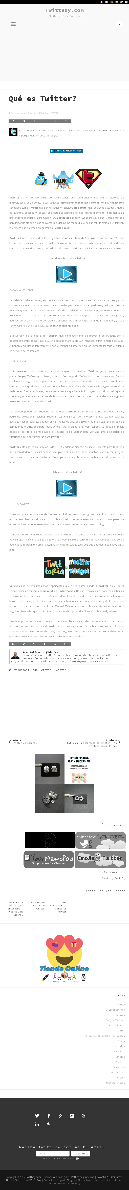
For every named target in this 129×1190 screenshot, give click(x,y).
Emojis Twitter (115, 1020)
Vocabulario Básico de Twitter (37, 905)
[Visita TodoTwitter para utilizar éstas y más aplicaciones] (67, 567)
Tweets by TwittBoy (113, 878)
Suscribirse (80, 1153)
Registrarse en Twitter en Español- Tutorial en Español (15, 908)
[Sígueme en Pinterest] (49, 1124)
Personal (119, 1051)
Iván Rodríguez (60, 1177)
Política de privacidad (82, 1177)
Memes (121, 1041)
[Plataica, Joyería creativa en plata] (64, 783)
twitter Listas (115, 1082)
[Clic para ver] (66, 273)
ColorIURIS (103, 1177)
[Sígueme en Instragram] (72, 1116)
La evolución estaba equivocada (104, 1035)
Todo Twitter (41, 670)
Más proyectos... (115, 872)
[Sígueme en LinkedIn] (37, 1124)
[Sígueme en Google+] (60, 1116)
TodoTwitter (73, 431)
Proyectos (119, 1067)
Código (121, 1004)
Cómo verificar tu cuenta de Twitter (58, 907)
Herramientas (117, 1025)
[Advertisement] (64, 55)
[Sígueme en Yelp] (83, 1116)
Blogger (71, 1180)
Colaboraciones (115, 1009)
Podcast (120, 1062)
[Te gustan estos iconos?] (67, 178)
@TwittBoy (43, 113)
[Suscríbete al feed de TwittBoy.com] (80, 1158)
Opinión (120, 1046)
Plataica (119, 1056)
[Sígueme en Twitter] (66, 150)
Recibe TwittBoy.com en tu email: (63, 1147)
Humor (121, 1030)
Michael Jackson (107, 611)
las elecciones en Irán (103, 606)
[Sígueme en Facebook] (49, 1116)
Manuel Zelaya (64, 606)
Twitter (14, 197)
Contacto (116, 1177)
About (9, 1180)
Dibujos (120, 1015)
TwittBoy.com (64, 10)
